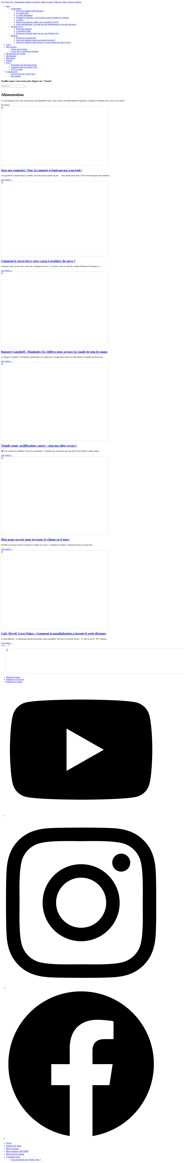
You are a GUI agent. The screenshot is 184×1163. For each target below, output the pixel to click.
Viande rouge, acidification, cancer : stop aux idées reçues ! (39, 445)
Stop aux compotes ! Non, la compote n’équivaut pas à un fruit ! (41, 170)
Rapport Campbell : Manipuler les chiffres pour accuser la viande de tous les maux (54, 351)
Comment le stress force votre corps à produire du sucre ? (38, 261)
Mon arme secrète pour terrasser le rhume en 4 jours (35, 539)
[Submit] (26, 86)
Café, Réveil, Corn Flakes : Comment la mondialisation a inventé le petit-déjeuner (53, 633)
